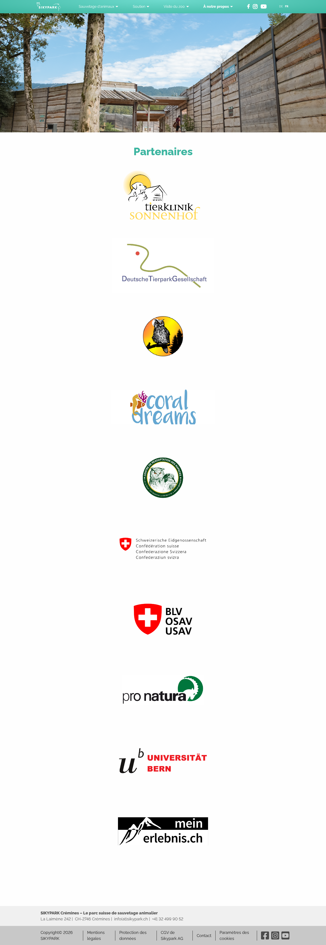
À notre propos (216, 6)
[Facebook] (265, 935)
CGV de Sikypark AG (172, 935)
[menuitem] (97, 6)
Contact (204, 935)
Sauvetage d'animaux (96, 6)
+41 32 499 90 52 (167, 919)
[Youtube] (285, 935)
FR (286, 6)
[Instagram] (275, 935)
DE (281, 6)
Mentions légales (96, 935)
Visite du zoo (174, 6)
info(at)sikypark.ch (131, 919)
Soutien (139, 6)
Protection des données (133, 935)
